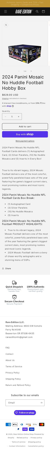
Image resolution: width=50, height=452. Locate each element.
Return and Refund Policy (18, 385)
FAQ (8, 347)
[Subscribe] (41, 402)
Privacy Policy (12, 372)
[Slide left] (19, 71)
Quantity (6, 111)
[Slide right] (31, 71)
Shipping (5, 98)
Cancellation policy (36, 446)
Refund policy (22, 438)
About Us (10, 360)
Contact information (17, 446)
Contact (9, 354)
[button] (5, 11)
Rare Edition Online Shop (23, 434)
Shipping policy (34, 442)
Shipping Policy (13, 379)
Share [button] (8, 268)
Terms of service (18, 442)
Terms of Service (14, 366)
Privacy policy (36, 438)
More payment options (25, 141)
